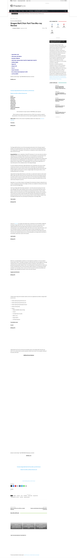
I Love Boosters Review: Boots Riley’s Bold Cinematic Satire (28, 527)
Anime (22, 495)
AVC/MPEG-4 (25, 495)
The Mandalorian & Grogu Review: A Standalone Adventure (41, 527)
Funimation (21, 497)
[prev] (63, 13)
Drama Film (16, 524)
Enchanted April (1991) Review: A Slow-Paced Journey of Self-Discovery (31, 13)
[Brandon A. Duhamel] (11, 28)
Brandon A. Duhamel (16, 28)
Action (17, 18)
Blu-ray (14, 18)
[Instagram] (62, 0)
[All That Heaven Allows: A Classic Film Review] (52, 106)
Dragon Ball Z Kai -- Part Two (15, 497)
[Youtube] (65, 0)
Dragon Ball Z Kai (35, 495)
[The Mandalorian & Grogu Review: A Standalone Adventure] (41, 522)
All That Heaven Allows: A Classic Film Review (60, 106)
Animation (18, 495)
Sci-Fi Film (40, 524)
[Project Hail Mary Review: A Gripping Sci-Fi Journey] (52, 112)
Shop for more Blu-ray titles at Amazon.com (19, 93)
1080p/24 (14, 495)
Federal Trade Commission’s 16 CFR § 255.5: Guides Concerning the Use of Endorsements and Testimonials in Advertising (58, 77)
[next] (65, 13)
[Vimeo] (64, 0)
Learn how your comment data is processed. (31, 554)
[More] (37, 32)
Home (11, 18)
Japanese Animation (27, 497)
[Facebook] (60, 0)
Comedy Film (29, 524)
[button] (65, 11)
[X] (63, 0)
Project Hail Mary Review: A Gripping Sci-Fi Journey (60, 113)
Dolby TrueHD (30, 495)
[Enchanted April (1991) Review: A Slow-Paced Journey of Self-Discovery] (17, 522)
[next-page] (13, 531)
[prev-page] (11, 531)
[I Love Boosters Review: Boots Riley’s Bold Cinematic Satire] (29, 522)
